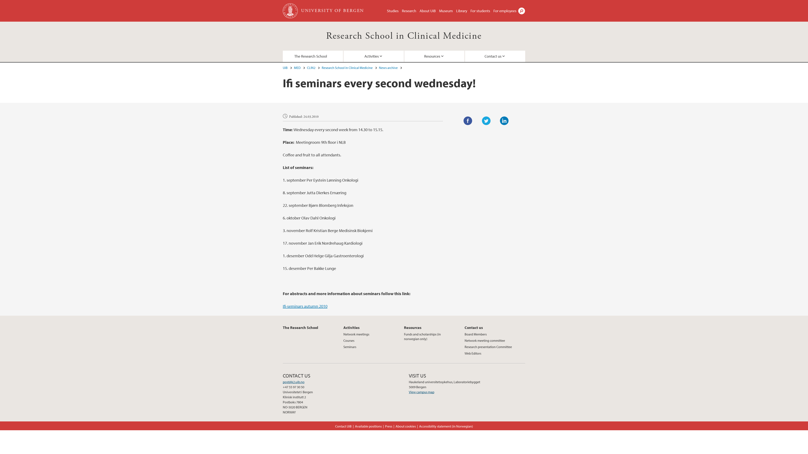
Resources (432, 56)
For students (480, 10)
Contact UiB (343, 426)
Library (461, 10)
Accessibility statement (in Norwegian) (446, 426)
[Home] (291, 10)
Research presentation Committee (488, 347)
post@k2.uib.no (293, 382)
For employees (504, 10)
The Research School (310, 56)
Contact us (493, 56)
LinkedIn (504, 120)
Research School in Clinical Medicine (404, 36)
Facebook (468, 120)
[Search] (521, 11)
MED (297, 68)
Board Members (476, 334)
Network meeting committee (485, 340)
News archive (388, 68)
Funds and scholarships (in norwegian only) (422, 336)
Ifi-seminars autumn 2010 (305, 306)
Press (388, 426)
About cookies (406, 426)
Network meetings (356, 334)
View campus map (421, 392)
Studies (393, 10)
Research (409, 10)
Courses (348, 340)
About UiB (428, 10)
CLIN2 (311, 68)
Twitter (486, 120)
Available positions (368, 426)
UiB (285, 68)
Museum (446, 10)
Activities (371, 56)
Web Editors (473, 353)
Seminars (349, 347)
